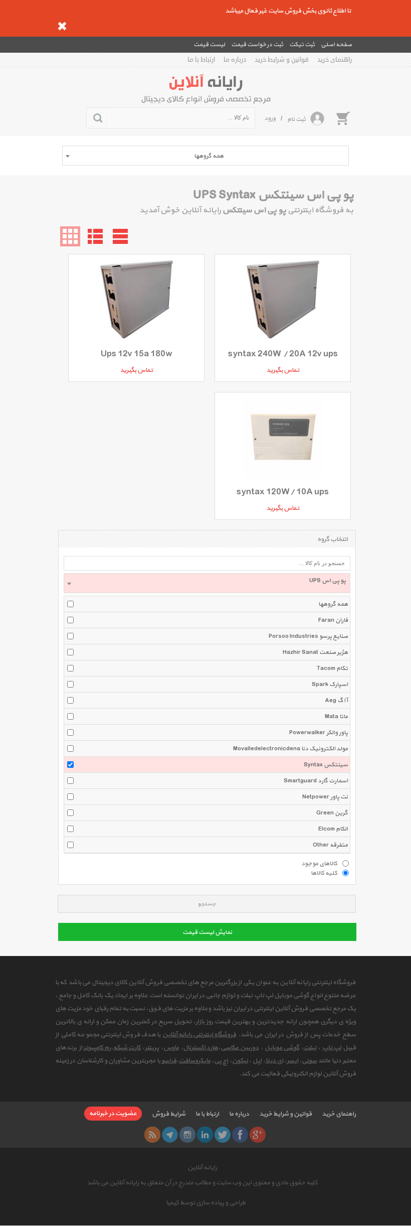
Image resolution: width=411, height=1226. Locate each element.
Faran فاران (333, 620)
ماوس (171, 1048)
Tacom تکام (332, 668)
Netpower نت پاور (325, 796)
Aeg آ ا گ (336, 700)
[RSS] (152, 1135)
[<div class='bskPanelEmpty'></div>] (343, 117)
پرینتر (152, 1048)
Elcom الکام (333, 829)
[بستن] (62, 26)
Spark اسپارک (330, 684)
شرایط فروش (168, 1114)
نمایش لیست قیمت (207, 932)
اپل (257, 1061)
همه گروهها (333, 604)
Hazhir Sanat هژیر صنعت (315, 652)
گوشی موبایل (282, 1048)
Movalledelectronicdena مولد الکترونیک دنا (290, 748)
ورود (270, 118)
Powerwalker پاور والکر (318, 732)
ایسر (292, 1061)
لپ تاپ (331, 1048)
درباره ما (235, 59)
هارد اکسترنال (200, 1048)
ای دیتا (274, 1061)
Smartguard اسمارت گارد (316, 780)
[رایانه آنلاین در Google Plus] (258, 1135)
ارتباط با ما (201, 59)
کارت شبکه (127, 1048)
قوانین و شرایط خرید (282, 59)
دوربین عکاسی (240, 1048)
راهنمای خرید (334, 59)
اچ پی (221, 1061)
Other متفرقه (330, 845)
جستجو (206, 904)
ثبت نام (296, 119)
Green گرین (332, 813)
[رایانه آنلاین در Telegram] (170, 1135)
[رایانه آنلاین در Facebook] (240, 1135)
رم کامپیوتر (97, 1048)
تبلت (310, 1048)
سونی (309, 1061)
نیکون (240, 1061)
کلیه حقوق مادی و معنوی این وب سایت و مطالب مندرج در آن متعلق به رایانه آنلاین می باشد (202, 1183)
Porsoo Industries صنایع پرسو (308, 636)
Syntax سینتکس (326, 764)
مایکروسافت (195, 1061)
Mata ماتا (336, 716)
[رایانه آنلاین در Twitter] (223, 1135)
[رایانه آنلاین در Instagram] (187, 1135)
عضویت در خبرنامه (113, 1114)
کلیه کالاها (324, 873)
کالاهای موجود (319, 863)
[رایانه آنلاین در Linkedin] (205, 1135)
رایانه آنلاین (202, 1168)
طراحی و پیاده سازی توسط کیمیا (206, 1203)
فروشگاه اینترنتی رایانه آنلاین (199, 1035)
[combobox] (205, 156)
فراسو (168, 1061)
